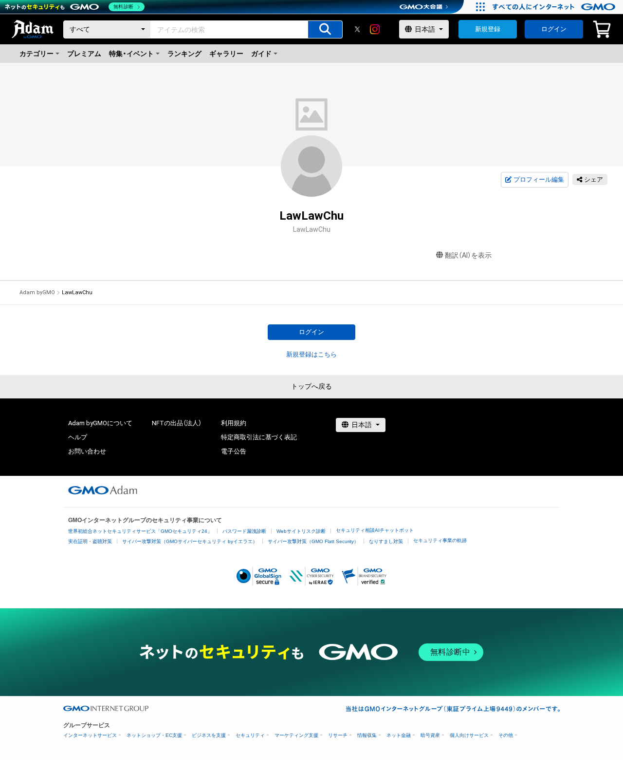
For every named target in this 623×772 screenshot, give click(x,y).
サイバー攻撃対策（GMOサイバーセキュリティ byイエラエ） (189, 541)
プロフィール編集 (538, 179)
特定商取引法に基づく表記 (259, 437)
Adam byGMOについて (100, 423)
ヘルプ (77, 437)
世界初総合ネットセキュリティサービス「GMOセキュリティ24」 (140, 531)
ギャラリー (226, 53)
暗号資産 (430, 735)
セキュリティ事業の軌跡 (440, 540)
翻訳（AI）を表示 (468, 255)
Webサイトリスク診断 (301, 531)
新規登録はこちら (311, 354)
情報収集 (367, 735)
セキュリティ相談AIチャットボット (375, 530)
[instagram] (375, 29)
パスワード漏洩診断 (244, 531)
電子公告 (233, 451)
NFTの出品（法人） (177, 423)
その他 (505, 735)
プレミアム (84, 53)
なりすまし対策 (386, 541)
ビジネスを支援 (209, 735)
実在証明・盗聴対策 (90, 541)
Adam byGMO (37, 292)
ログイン (554, 29)
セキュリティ (250, 735)
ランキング (184, 53)
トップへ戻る (311, 386)
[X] (357, 29)
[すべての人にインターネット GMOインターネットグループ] (555, 7)
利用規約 (233, 423)
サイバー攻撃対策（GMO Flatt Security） (313, 541)
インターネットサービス (90, 735)
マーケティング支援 (296, 735)
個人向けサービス (469, 735)
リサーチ (338, 735)
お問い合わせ (87, 451)
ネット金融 (398, 735)
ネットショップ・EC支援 (154, 735)
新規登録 (487, 29)
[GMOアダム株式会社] (102, 490)
